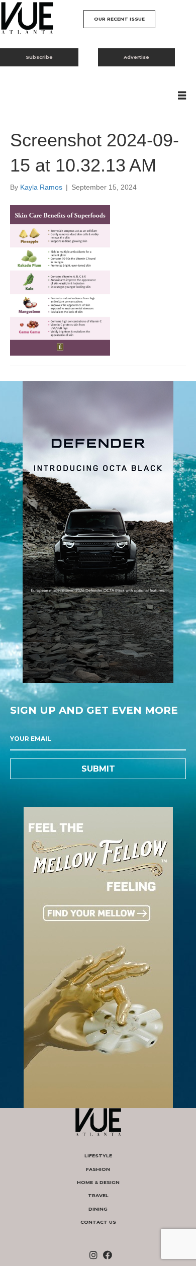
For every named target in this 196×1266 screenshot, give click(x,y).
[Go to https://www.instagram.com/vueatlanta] (93, 1255)
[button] (119, 19)
